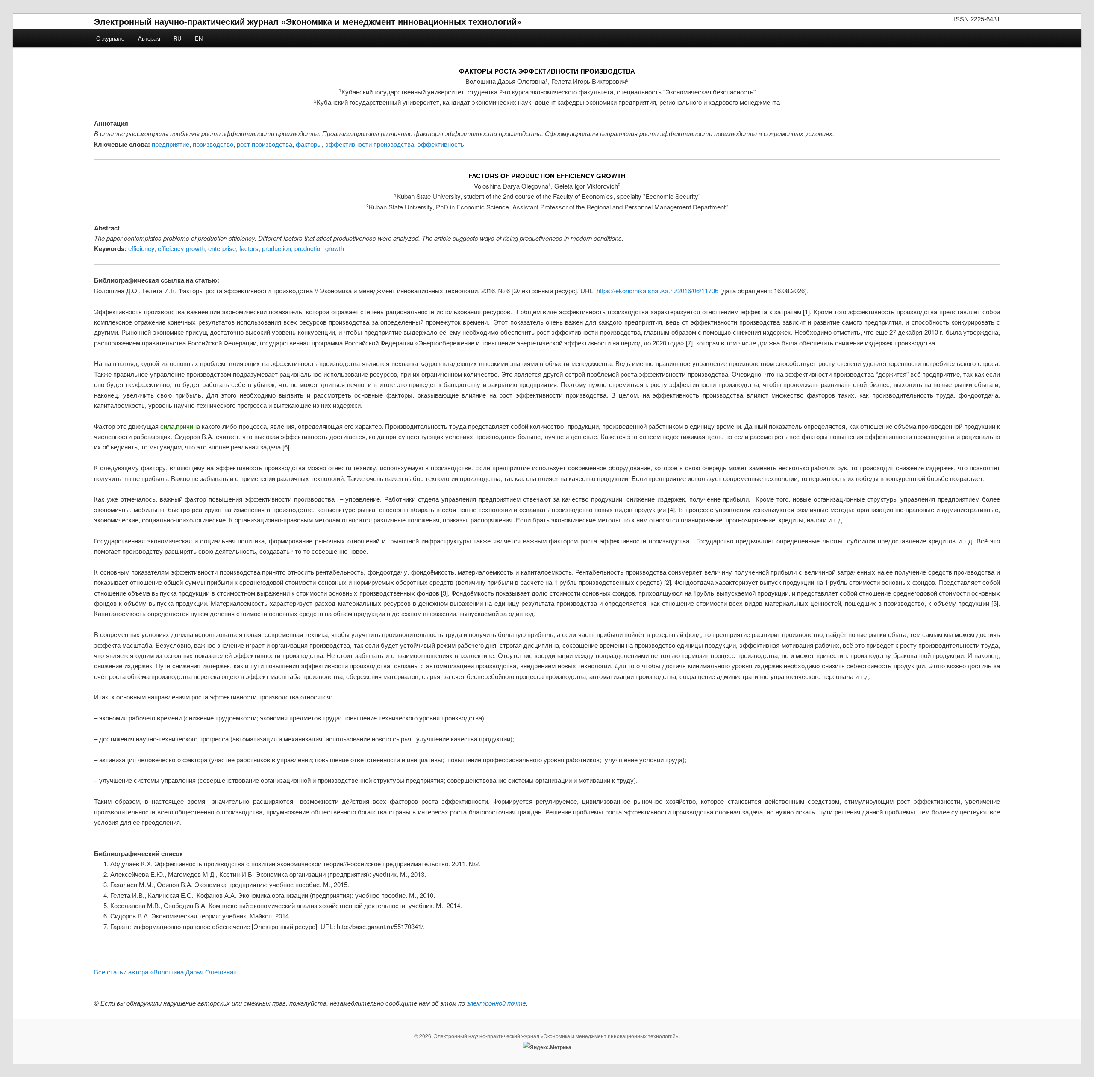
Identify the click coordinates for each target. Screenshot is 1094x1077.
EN (199, 38)
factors (249, 248)
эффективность (441, 143)
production (276, 248)
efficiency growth (181, 248)
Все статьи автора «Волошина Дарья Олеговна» (165, 971)
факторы (309, 143)
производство (213, 143)
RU (177, 38)
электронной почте (496, 1002)
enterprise (222, 248)
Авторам (149, 38)
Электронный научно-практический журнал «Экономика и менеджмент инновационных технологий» (307, 21)
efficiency (141, 248)
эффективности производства (369, 143)
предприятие (170, 143)
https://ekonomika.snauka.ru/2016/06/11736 (657, 290)
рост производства (264, 143)
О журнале (110, 38)
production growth (319, 248)
